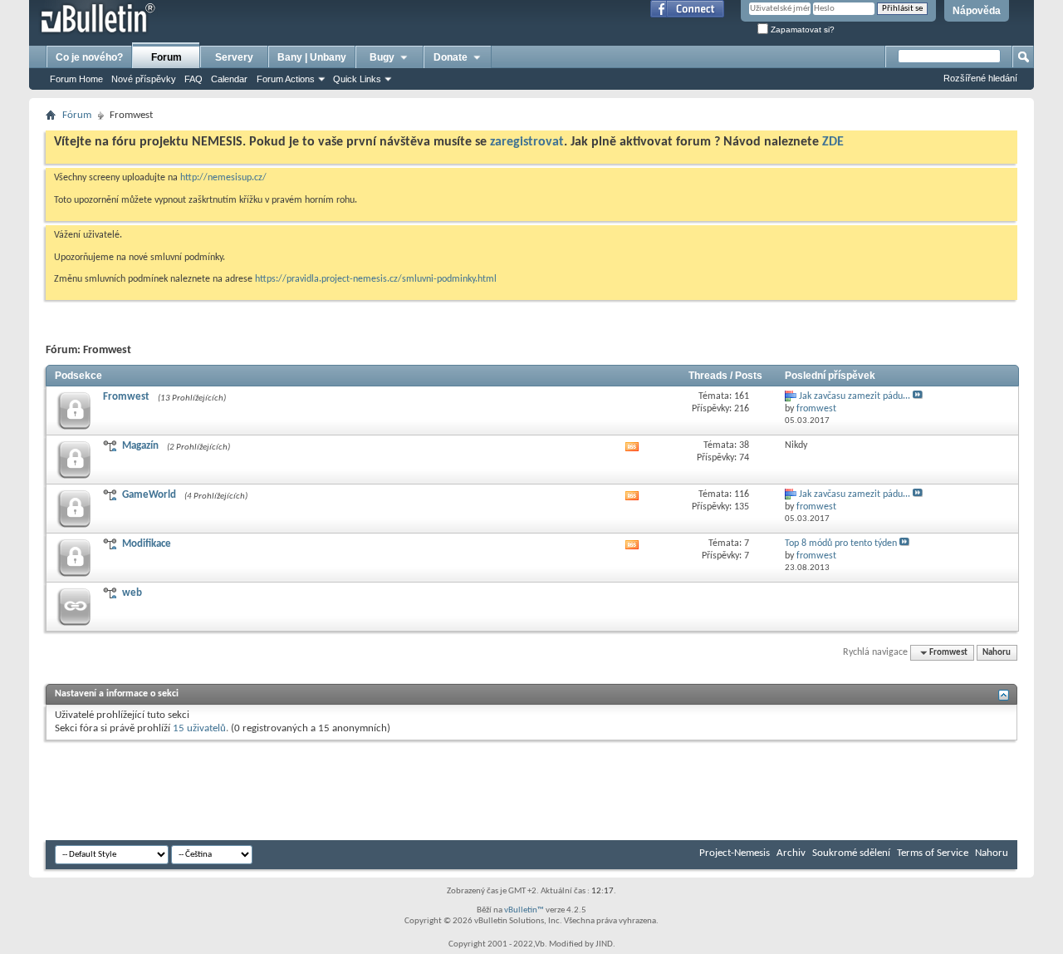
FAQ (193, 79)
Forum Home (76, 79)
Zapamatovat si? (801, 29)
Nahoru (996, 652)
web (132, 593)
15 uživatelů (199, 728)
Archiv (791, 853)
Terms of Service (932, 853)
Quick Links (357, 79)
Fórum (76, 115)
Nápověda (977, 11)
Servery (234, 57)
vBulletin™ (524, 910)
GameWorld (149, 494)
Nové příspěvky (143, 79)
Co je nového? (89, 57)
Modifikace (146, 543)
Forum (166, 57)
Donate (451, 57)
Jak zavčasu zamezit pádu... (854, 396)
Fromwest (126, 396)
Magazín (140, 445)
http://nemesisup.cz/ (223, 178)
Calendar (229, 79)
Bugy (382, 57)
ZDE (833, 142)
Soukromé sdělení (851, 853)
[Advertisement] (348, 790)
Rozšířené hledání (980, 78)
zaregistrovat (527, 142)
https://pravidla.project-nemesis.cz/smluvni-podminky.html (376, 279)
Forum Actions (286, 79)
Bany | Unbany (311, 57)
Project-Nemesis (734, 853)
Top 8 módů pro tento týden (841, 543)
